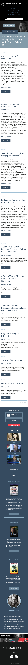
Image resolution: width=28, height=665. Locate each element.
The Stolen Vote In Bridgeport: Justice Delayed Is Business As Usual (13, 307)
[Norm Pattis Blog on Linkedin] (16, 656)
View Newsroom (14, 469)
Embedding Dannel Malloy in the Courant (13, 201)
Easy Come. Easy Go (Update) (10, 334)
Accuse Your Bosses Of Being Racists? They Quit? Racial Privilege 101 (13, 40)
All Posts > (23, 403)
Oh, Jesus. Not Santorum (12, 383)
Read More (5, 91)
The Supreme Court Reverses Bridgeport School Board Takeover (13, 249)
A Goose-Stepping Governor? (9, 57)
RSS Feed (14, 652)
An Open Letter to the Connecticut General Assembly (11, 106)
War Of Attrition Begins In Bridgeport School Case (13, 154)
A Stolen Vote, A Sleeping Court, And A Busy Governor (12, 278)
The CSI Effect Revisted (11, 360)
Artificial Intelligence (14, 10)
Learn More (14, 513)
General (3, 52)
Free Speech (14, 8)
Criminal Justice (14, 12)
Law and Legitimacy (14, 14)
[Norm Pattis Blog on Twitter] (11, 656)
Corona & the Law (9, 25)
